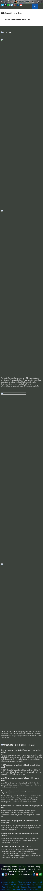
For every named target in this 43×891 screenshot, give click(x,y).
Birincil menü (40, 6)
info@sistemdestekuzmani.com (21, 874)
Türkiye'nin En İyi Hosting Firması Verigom (26, 889)
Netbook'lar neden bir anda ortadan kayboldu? (17, 846)
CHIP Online (30, 745)
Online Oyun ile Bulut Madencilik (17, 19)
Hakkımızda (31, 869)
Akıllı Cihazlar (12, 869)
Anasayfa (6, 867)
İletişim (39, 869)
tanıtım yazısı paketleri (9, 882)
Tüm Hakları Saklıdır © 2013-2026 (21, 872)
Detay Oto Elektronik (8, 732)
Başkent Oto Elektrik (18, 884)
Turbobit (16, 887)
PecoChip (30, 884)
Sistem (3, 869)
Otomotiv (22, 869)
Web (37, 867)
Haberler (14, 867)
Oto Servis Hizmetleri (26, 867)
